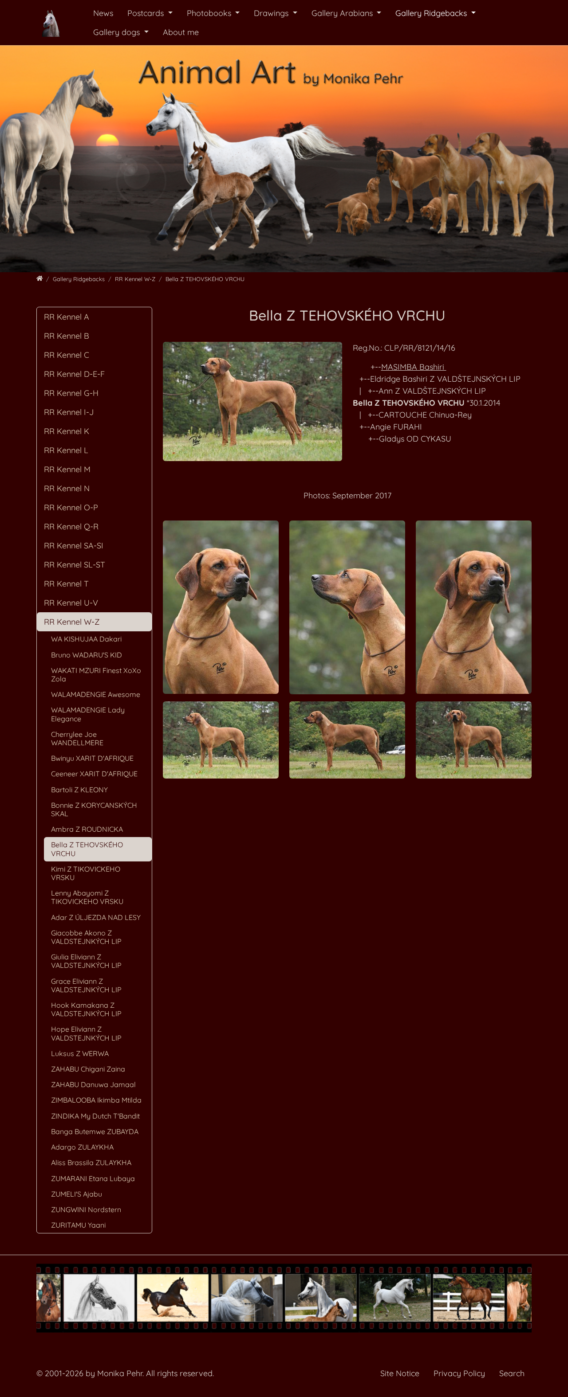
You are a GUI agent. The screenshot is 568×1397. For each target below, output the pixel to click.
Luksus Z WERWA (80, 1053)
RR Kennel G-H (71, 393)
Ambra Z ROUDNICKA (87, 829)
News (103, 13)
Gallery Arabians (343, 13)
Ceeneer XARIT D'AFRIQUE (94, 773)
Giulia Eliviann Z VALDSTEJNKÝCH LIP (86, 961)
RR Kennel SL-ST (74, 565)
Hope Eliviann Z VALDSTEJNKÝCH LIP (86, 1033)
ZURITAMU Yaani (78, 1225)
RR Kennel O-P (71, 507)
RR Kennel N (67, 488)
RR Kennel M (67, 469)
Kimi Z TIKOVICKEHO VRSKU (85, 873)
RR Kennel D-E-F (74, 374)
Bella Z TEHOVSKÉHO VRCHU (87, 848)
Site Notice (399, 1373)
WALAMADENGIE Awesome (95, 694)
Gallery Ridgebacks (432, 13)
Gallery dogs (117, 32)
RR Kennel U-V (71, 603)
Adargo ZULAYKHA (82, 1147)
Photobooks (210, 13)
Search (512, 1373)
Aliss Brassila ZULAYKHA (91, 1162)
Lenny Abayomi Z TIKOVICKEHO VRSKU (87, 897)
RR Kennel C (66, 355)
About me (181, 32)
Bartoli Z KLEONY (79, 789)
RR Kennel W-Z (72, 622)
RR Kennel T (66, 584)
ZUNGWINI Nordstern (86, 1209)
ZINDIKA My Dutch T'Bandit (95, 1115)
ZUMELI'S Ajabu (76, 1194)
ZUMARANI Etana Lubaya (93, 1178)
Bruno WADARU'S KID (86, 654)
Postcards (146, 13)
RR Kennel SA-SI (73, 545)
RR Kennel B (66, 336)
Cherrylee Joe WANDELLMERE (77, 738)
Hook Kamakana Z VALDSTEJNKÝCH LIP (86, 1009)
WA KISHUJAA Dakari (86, 638)
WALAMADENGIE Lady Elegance (88, 714)
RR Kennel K (66, 431)
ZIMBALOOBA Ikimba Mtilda (96, 1100)
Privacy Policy (459, 1373)
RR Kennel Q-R (71, 526)
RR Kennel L (66, 450)
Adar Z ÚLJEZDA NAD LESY (96, 917)
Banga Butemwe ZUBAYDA (94, 1131)
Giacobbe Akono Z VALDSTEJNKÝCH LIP (86, 937)
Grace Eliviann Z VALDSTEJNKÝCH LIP (86, 985)
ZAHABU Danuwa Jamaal (93, 1084)
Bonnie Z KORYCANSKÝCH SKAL (94, 809)
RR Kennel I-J (69, 412)
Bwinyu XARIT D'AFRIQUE (92, 758)
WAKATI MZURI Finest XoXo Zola (96, 674)
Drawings (272, 13)
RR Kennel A (66, 317)
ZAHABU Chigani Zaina (88, 1068)
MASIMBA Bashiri (413, 367)
